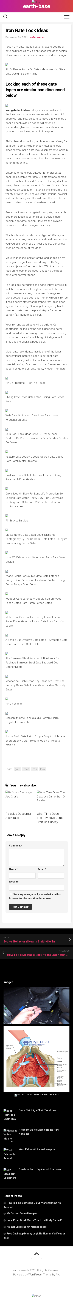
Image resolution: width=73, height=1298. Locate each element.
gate (17, 769)
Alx (57, 1274)
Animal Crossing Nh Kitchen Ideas (27, 1226)
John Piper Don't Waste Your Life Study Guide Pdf (35, 1220)
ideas (26, 769)
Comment (16, 845)
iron (34, 769)
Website (13, 881)
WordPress (35, 1274)
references (37, 37)
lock (42, 769)
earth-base (36, 6)
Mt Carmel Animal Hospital (22, 1213)
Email (42, 869)
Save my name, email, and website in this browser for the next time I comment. (35, 896)
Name (13, 869)
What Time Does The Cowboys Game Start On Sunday (50, 818)
